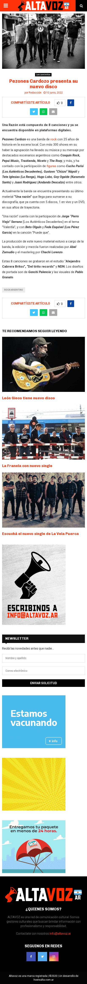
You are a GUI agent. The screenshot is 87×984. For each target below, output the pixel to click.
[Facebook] (31, 956)
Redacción (35, 92)
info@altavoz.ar (60, 933)
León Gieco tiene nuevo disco (28, 398)
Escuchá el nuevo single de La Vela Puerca (40, 534)
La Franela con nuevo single (27, 466)
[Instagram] (53, 956)
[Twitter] (42, 956)
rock (53, 139)
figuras (51, 166)
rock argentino (13, 290)
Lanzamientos (43, 74)
